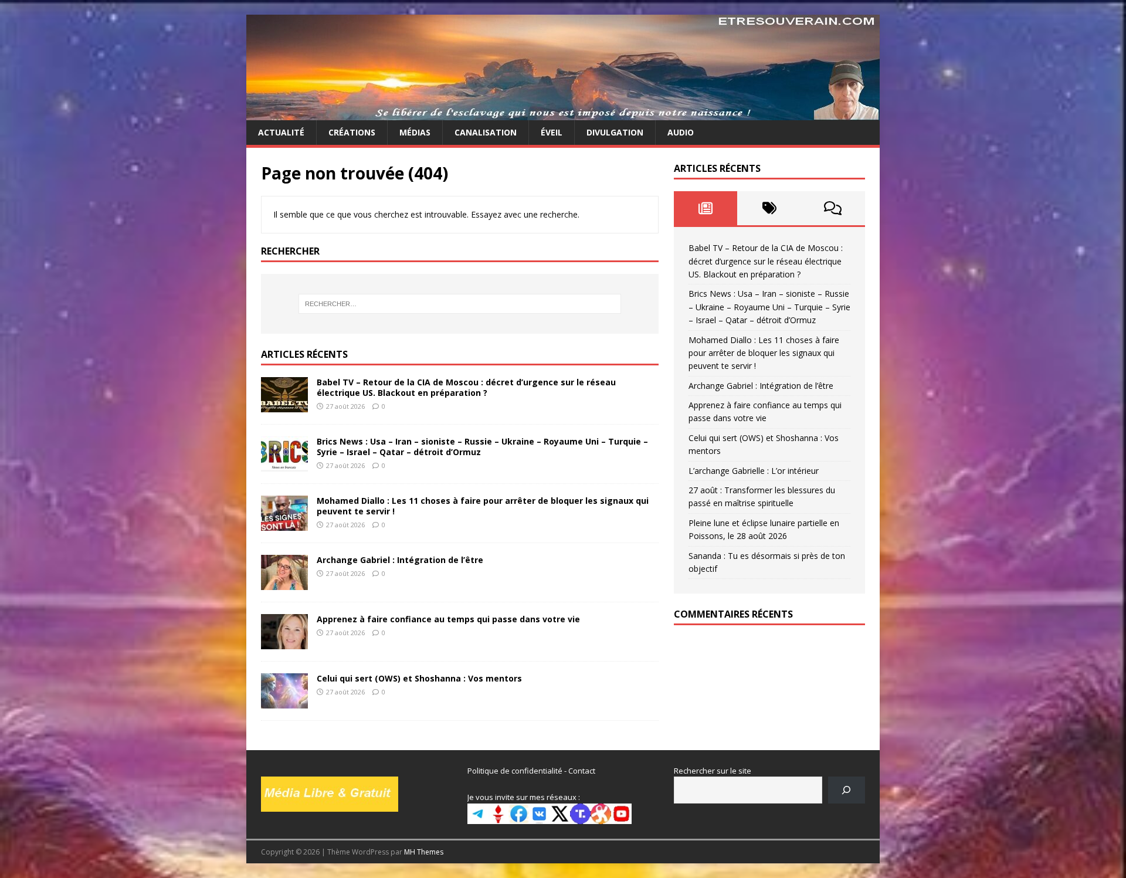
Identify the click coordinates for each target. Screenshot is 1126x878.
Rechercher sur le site (712, 770)
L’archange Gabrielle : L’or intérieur (754, 470)
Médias (414, 132)
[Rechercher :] (460, 304)
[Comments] (833, 208)
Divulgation (614, 132)
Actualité (281, 132)
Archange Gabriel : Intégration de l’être (400, 559)
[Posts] (706, 208)
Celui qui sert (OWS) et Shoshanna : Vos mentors (419, 678)
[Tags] (769, 208)
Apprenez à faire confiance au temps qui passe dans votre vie (448, 619)
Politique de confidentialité (514, 770)
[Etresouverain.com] (563, 113)
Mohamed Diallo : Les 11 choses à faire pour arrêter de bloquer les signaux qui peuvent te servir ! (483, 506)
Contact (581, 770)
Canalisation (486, 132)
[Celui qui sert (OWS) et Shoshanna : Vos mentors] (284, 701)
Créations (351, 132)
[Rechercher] (846, 790)
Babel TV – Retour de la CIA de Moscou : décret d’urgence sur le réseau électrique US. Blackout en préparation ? (466, 387)
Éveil (551, 132)
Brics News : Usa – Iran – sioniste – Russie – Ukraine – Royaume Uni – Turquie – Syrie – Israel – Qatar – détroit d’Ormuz (482, 446)
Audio (680, 132)
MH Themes (423, 852)
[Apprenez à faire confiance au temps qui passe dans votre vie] (284, 642)
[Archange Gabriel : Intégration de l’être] (284, 582)
